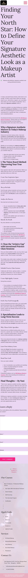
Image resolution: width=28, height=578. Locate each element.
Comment (2, 415)
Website (2, 450)
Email (1, 442)
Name (2, 434)
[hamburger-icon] (25, 2)
